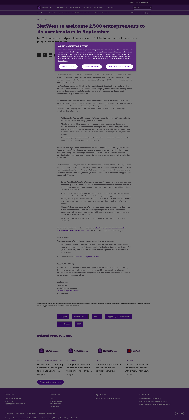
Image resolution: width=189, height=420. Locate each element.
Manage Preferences (92, 66)
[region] (95, 56)
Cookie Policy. (63, 61)
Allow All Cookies (68, 66)
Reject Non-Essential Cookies (119, 66)
